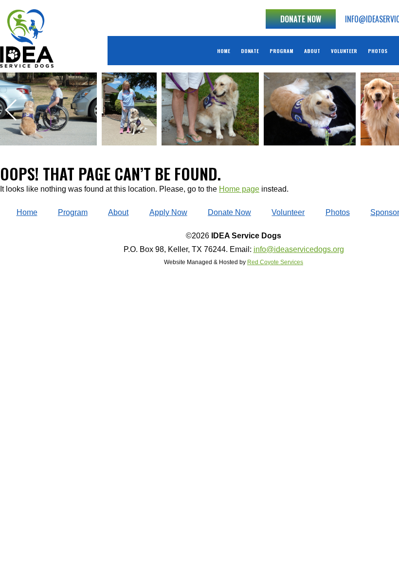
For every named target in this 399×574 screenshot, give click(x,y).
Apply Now (168, 212)
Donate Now (300, 19)
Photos (377, 50)
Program (281, 50)
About (312, 50)
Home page (239, 189)
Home (223, 50)
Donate (250, 50)
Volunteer (344, 50)
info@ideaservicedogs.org (299, 249)
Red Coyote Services (275, 262)
